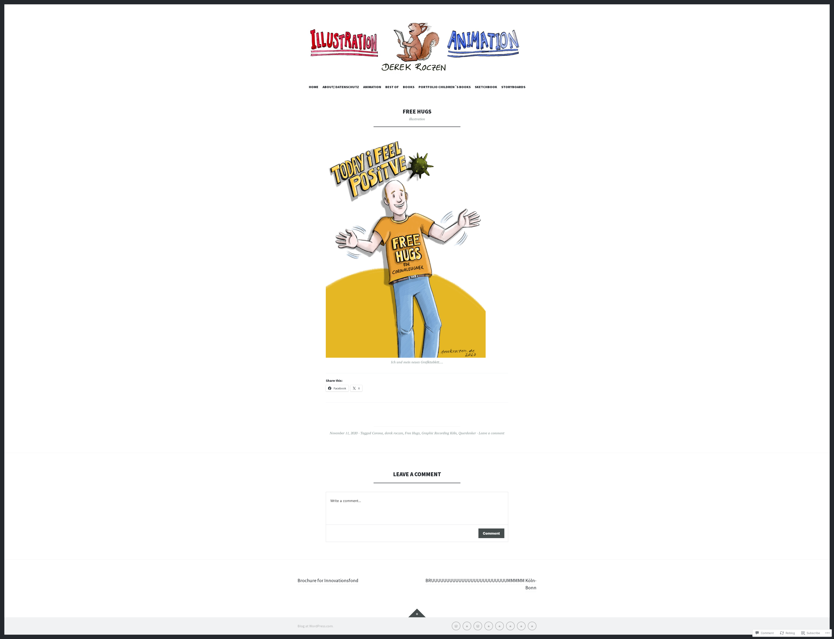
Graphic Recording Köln (439, 433)
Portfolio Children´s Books (445, 87)
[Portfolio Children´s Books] (510, 626)
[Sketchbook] (521, 626)
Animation (372, 87)
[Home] (456, 626)
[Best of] (488, 626)
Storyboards (513, 87)
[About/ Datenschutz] (467, 626)
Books (408, 87)
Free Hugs (412, 433)
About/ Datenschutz (341, 87)
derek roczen (394, 433)
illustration (417, 119)
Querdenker (467, 433)
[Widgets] (417, 613)
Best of (392, 87)
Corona (377, 433)
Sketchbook (486, 87)
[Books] (499, 626)
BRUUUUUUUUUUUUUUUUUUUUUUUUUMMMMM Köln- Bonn (480, 584)
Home (313, 87)
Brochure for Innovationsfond (328, 580)
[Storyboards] (532, 626)
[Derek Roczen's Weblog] (417, 49)
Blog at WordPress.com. (315, 626)
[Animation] (477, 626)
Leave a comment (491, 433)
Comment (491, 533)
